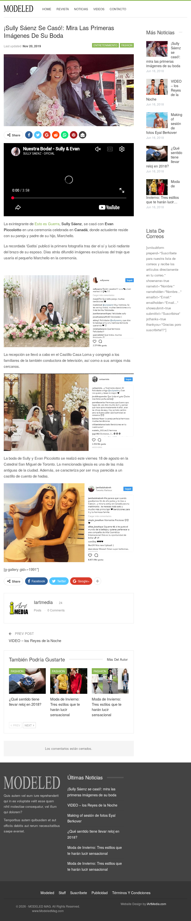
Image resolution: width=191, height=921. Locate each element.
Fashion (126, 45)
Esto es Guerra (46, 223)
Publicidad (100, 892)
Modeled (47, 892)
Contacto (118, 9)
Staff (62, 892)
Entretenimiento (105, 45)
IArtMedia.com (156, 904)
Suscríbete (78, 892)
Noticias (81, 9)
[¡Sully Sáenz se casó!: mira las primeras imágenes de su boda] (157, 49)
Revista (62, 9)
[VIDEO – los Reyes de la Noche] (157, 87)
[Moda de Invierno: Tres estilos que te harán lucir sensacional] (68, 681)
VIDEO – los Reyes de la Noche (35, 640)
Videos (98, 9)
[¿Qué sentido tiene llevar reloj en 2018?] (27, 681)
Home (46, 9)
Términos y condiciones (131, 892)
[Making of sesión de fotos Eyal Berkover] (157, 120)
